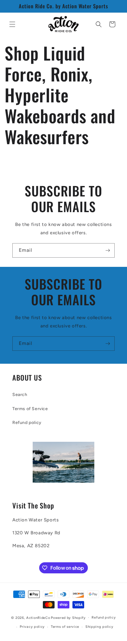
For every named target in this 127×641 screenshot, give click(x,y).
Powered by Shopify (68, 617)
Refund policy (27, 422)
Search (19, 394)
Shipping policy (99, 627)
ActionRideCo (38, 617)
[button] (12, 24)
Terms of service (65, 627)
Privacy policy (32, 627)
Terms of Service (30, 408)
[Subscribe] (107, 250)
